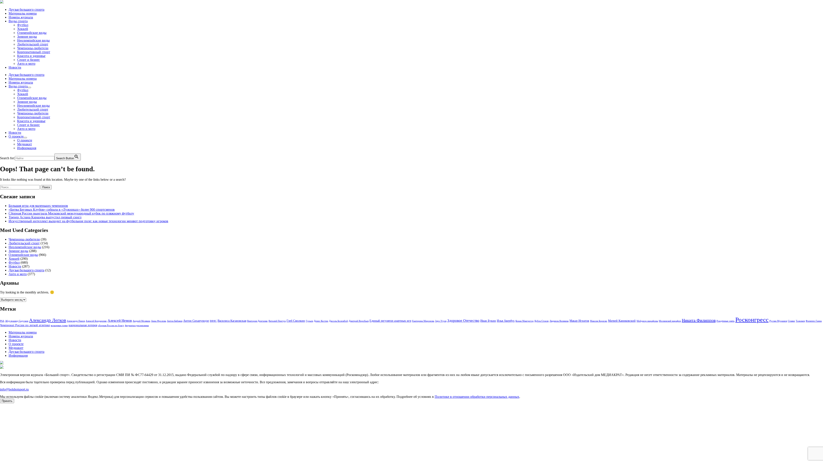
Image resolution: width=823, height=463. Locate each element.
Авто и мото (26, 63)
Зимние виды (27, 36)
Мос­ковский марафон (670, 321)
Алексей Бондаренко (96, 321)
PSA (2, 321)
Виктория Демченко (257, 321)
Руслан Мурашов (778, 321)
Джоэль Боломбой (338, 321)
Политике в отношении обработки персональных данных (477, 396)
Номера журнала (21, 17)
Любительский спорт (32, 44)
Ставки (791, 321)
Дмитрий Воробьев (359, 321)
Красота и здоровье (31, 56)
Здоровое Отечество (463, 321)
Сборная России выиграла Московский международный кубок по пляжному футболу (71, 213)
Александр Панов (76, 321)
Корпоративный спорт (33, 52)
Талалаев (800, 321)
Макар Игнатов (579, 320)
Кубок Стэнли (542, 321)
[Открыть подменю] (29, 87)
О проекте (16, 136)
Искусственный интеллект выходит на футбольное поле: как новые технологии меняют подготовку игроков (88, 221)
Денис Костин (321, 321)
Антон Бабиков (174, 321)
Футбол (22, 25)
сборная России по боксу (111, 325)
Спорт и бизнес (28, 60)
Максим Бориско (598, 321)
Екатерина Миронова (423, 321)
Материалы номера (23, 13)
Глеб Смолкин (296, 320)
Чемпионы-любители (32, 48)
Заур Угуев (440, 321)
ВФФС (213, 321)
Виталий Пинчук (277, 321)
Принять (7, 401)
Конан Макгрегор (524, 321)
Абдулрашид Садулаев (16, 321)
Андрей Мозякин (141, 321)
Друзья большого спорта (26, 9)
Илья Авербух (506, 320)
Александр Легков (47, 320)
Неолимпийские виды (33, 40)
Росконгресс (752, 319)
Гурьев (309, 321)
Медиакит (24, 144)
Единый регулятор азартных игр (390, 320)
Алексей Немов (120, 321)
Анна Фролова (158, 321)
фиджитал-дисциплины (137, 325)
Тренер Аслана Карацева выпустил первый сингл (45, 217)
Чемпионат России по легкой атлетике (25, 325)
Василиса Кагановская (232, 320)
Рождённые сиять (725, 321)
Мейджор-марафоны (647, 321)
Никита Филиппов (699, 320)
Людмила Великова (559, 321)
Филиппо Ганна (814, 321)
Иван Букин (488, 320)
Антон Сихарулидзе (196, 320)
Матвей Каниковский (622, 320)
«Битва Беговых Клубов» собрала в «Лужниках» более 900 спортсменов (62, 209)
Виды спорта (18, 21)
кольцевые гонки (59, 325)
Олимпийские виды (32, 33)
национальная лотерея (83, 325)
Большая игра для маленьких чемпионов (38, 205)
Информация (26, 148)
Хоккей (22, 29)
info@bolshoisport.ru (14, 389)
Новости (15, 67)
